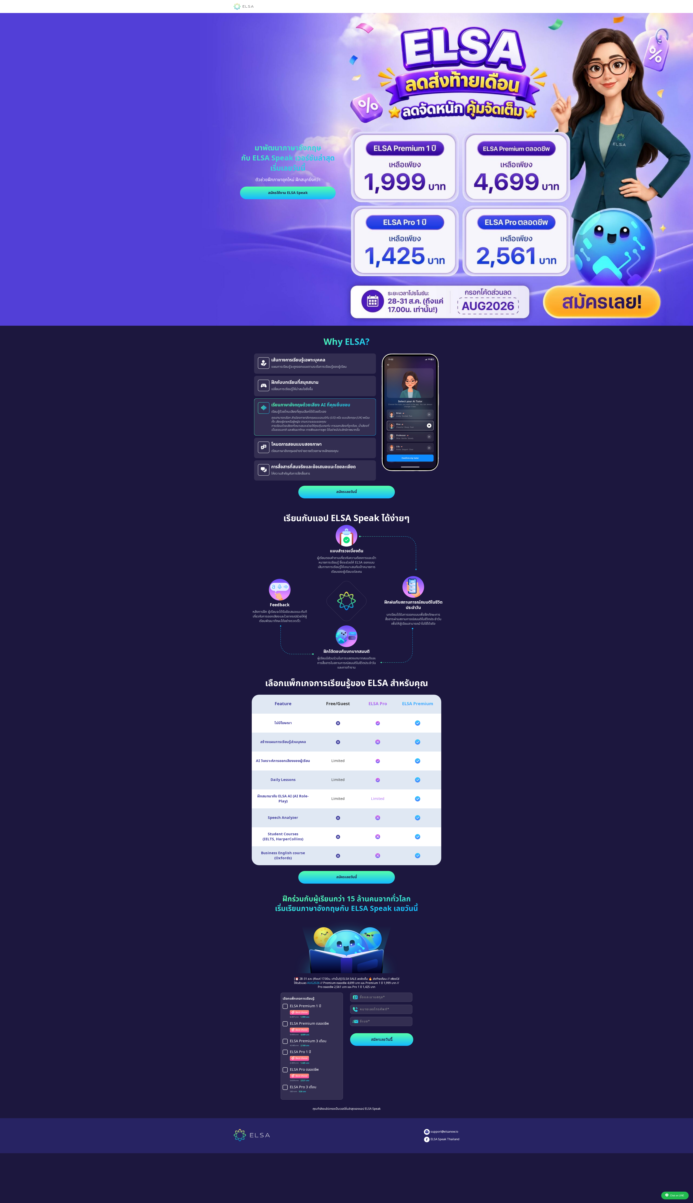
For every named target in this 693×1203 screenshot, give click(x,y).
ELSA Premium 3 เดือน (308, 1041)
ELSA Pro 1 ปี (300, 1052)
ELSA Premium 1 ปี (305, 1006)
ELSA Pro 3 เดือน (303, 1087)
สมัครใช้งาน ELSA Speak (288, 193)
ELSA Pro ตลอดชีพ (304, 1069)
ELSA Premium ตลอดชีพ (309, 1023)
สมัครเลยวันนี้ (346, 492)
